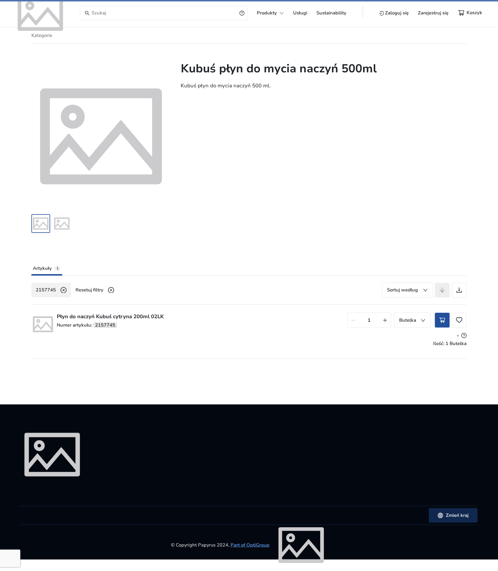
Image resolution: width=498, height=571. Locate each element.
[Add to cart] (442, 320)
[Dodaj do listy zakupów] (459, 320)
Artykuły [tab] (46, 268)
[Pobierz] (459, 290)
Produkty (267, 13)
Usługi (300, 13)
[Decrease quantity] (353, 320)
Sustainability (331, 13)
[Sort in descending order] (442, 290)
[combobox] (407, 290)
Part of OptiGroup (250, 545)
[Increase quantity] (385, 320)
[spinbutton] (369, 320)
